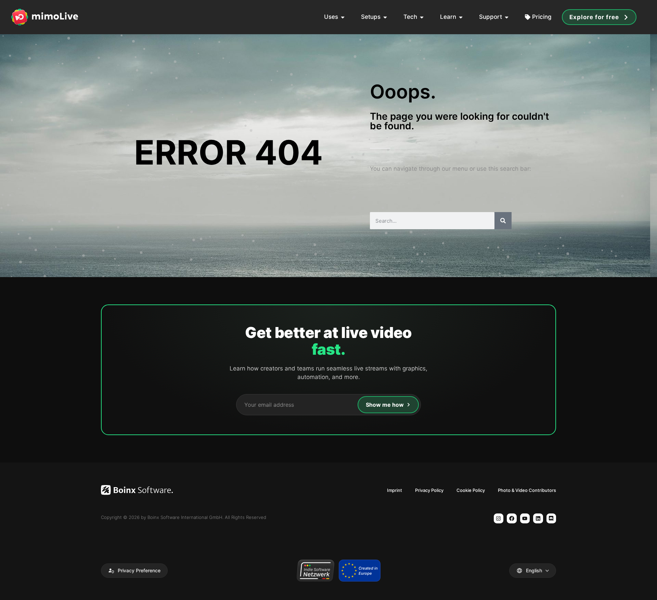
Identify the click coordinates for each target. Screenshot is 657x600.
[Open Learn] (461, 17)
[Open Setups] (385, 17)
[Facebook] (512, 518)
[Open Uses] (343, 17)
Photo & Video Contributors (527, 490)
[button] (134, 570)
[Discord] (551, 518)
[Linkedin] (538, 518)
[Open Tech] (422, 17)
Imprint (394, 490)
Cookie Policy (470, 490)
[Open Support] (507, 17)
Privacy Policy (429, 490)
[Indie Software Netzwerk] (315, 571)
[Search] (503, 220)
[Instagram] (499, 518)
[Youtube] (525, 518)
